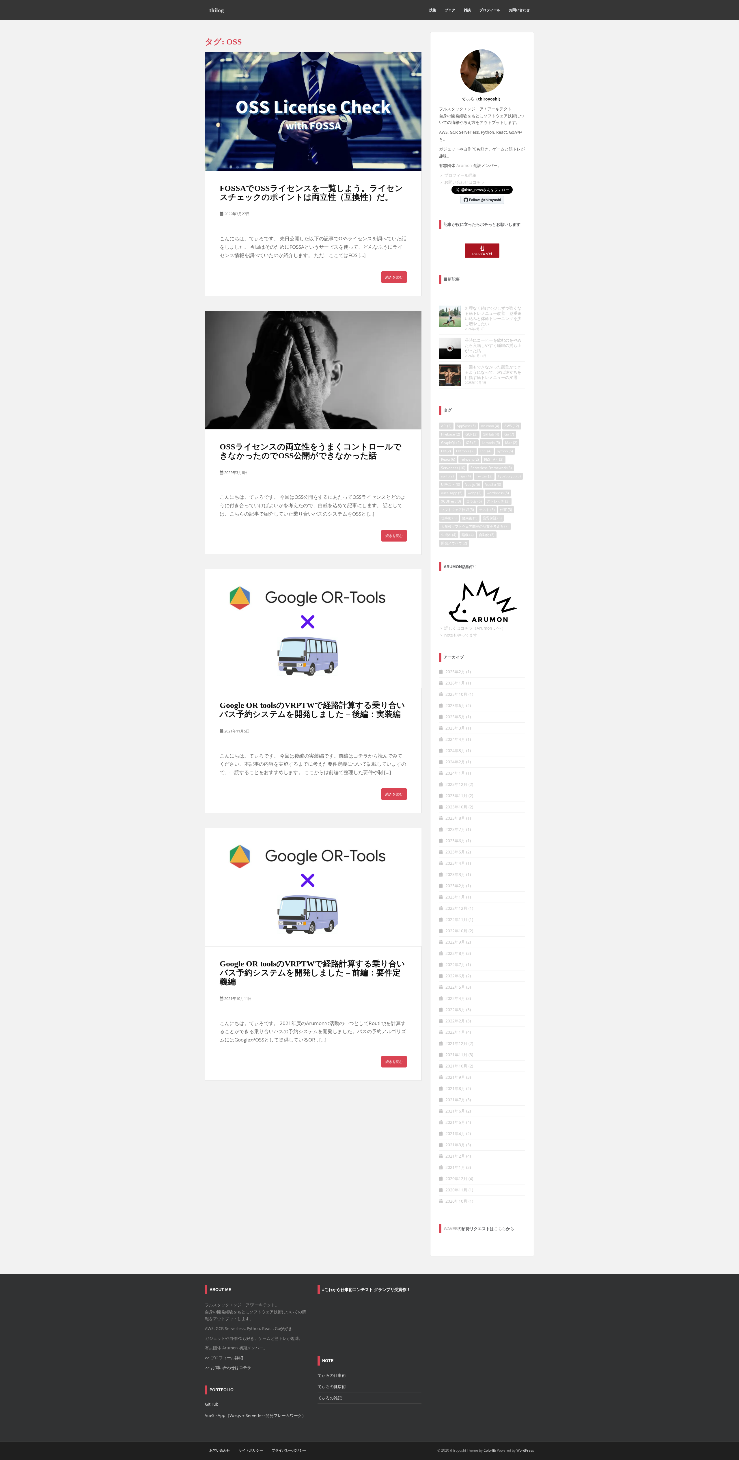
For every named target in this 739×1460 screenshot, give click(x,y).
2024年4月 (455, 739)
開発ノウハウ (454, 543)
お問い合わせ (519, 10)
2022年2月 (455, 1021)
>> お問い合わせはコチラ (228, 1367)
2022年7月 (455, 964)
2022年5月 (455, 987)
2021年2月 (455, 1156)
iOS (471, 442)
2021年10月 (456, 1066)
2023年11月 (456, 795)
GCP (471, 434)
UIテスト (450, 484)
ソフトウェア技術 (457, 509)
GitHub (491, 434)
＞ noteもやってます (458, 635)
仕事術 (449, 518)
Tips (465, 476)
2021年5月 (455, 1122)
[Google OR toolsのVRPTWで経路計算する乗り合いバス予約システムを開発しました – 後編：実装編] (313, 628)
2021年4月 (455, 1133)
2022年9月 (455, 942)
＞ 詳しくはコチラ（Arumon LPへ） (472, 628)
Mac (511, 442)
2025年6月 (455, 705)
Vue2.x (493, 484)
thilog (216, 10)
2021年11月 (456, 1054)
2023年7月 (455, 829)
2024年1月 (455, 773)
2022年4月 (455, 998)
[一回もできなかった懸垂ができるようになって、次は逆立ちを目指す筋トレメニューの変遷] (450, 375)
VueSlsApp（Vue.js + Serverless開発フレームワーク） (255, 1415)
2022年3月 (455, 1009)
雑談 (467, 10)
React (448, 459)
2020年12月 (456, 1178)
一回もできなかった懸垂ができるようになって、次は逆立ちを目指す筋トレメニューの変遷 (493, 372)
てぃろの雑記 (330, 1398)
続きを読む (394, 277)
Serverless (453, 467)
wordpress (498, 492)
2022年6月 (455, 976)
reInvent (469, 459)
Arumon (464, 165)
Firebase (450, 434)
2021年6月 (455, 1111)
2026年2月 (455, 671)
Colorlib (490, 1450)
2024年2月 (455, 762)
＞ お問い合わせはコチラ (462, 182)
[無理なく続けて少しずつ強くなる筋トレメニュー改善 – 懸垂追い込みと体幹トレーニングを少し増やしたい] (450, 316)
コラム (474, 501)
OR (446, 451)
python (505, 451)
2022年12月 (456, 908)
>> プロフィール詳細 (224, 1357)
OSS (486, 451)
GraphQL (451, 442)
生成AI (448, 534)
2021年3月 (455, 1144)
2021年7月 (455, 1099)
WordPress (525, 1450)
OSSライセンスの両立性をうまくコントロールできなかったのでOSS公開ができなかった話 (311, 451)
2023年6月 (455, 840)
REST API (493, 459)
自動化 (486, 534)
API (446, 425)
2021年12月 (456, 1043)
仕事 (506, 509)
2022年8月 (455, 953)
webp (475, 492)
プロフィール (489, 10)
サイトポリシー (251, 1450)
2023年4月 (455, 863)
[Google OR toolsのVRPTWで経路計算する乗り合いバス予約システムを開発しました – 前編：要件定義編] (313, 887)
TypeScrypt (509, 476)
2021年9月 (455, 1077)
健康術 (469, 518)
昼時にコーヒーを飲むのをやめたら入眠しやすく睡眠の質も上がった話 (493, 345)
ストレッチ (498, 501)
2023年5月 (455, 852)
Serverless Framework (491, 467)
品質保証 (492, 518)
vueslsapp (451, 492)
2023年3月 (455, 874)
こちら (500, 1228)
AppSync (466, 425)
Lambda (491, 442)
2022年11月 (456, 919)
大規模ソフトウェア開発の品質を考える (475, 526)
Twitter (484, 476)
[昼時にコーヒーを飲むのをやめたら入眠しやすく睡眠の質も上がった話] (450, 348)
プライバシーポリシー (289, 1450)
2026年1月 (455, 683)
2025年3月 (455, 728)
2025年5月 (455, 716)
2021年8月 (455, 1088)
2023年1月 (455, 897)
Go (509, 434)
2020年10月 (456, 1201)
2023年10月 (456, 807)
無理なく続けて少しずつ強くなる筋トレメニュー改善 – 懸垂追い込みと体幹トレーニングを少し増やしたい (493, 315)
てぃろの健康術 (332, 1386)
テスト (487, 509)
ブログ (450, 10)
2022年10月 (456, 930)
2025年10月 (456, 694)
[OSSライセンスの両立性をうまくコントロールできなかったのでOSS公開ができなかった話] (313, 370)
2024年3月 (455, 750)
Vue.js (472, 484)
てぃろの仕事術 (332, 1375)
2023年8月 (455, 818)
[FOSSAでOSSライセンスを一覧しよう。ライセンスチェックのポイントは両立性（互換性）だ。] (313, 111)
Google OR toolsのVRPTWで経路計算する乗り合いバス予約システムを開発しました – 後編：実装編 (312, 710)
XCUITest (451, 501)
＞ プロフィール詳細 (458, 175)
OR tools (465, 451)
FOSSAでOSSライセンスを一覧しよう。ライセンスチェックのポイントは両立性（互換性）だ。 (311, 193)
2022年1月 (455, 1032)
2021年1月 (455, 1167)
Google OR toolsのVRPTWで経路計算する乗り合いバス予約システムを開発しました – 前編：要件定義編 (312, 972)
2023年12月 (456, 784)
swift (447, 476)
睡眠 (468, 534)
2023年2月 (455, 885)
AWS (511, 425)
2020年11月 (456, 1190)
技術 (432, 10)
